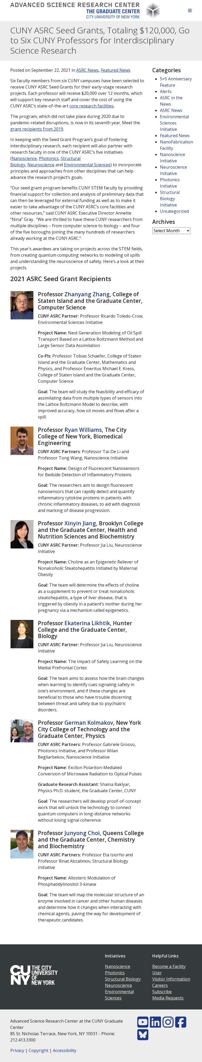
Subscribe (162, 991)
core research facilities (91, 106)
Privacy (17, 1050)
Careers (160, 985)
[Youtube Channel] (143, 1025)
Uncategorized (174, 211)
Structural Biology (123, 979)
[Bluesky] (143, 1038)
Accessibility (64, 1050)
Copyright (38, 1050)
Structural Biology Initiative (170, 198)
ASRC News (87, 70)
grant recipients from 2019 (36, 129)
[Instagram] (168, 1025)
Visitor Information (171, 979)
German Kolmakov (88, 722)
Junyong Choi (82, 833)
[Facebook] (180, 1025)
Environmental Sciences (87, 165)
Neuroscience (40, 165)
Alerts (165, 91)
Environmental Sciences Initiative (174, 123)
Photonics (49, 158)
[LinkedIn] (155, 1025)
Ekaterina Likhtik (87, 623)
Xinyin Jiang (80, 523)
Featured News (115, 70)
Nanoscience (24, 158)
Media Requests (168, 998)
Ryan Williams (83, 429)
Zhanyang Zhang (87, 294)
